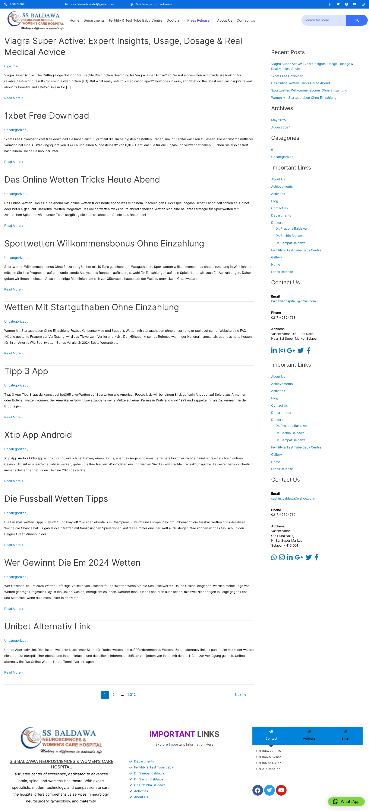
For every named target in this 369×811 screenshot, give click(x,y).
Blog (274, 201)
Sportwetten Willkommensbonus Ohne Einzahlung (104, 243)
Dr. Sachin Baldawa (289, 236)
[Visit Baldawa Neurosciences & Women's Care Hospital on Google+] (291, 352)
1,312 (131, 695)
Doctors (277, 223)
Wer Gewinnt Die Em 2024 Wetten (72, 562)
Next (241, 695)
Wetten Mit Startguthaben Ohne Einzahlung (91, 307)
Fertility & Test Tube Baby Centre (296, 250)
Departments (281, 215)
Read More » (13, 97)
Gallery (276, 257)
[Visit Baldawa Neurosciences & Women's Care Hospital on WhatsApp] (274, 558)
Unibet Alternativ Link (47, 626)
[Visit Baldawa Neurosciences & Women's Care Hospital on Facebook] (308, 352)
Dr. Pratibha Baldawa (291, 228)
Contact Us (279, 208)
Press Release (282, 272)
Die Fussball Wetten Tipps (56, 498)
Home (275, 264)
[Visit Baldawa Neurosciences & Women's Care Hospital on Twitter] (300, 352)
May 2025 (278, 120)
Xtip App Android (38, 434)
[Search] (357, 20)
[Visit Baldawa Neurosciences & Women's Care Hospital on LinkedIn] (274, 352)
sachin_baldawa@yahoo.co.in (293, 498)
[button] (346, 801)
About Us (278, 179)
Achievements (282, 186)
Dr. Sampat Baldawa (290, 243)
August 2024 (281, 127)
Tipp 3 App (26, 371)
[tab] (271, 736)
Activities (278, 194)
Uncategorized (282, 157)
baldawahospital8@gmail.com (293, 301)
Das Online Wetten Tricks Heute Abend (82, 179)
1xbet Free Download (46, 115)
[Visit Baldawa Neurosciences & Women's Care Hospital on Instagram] (282, 352)
